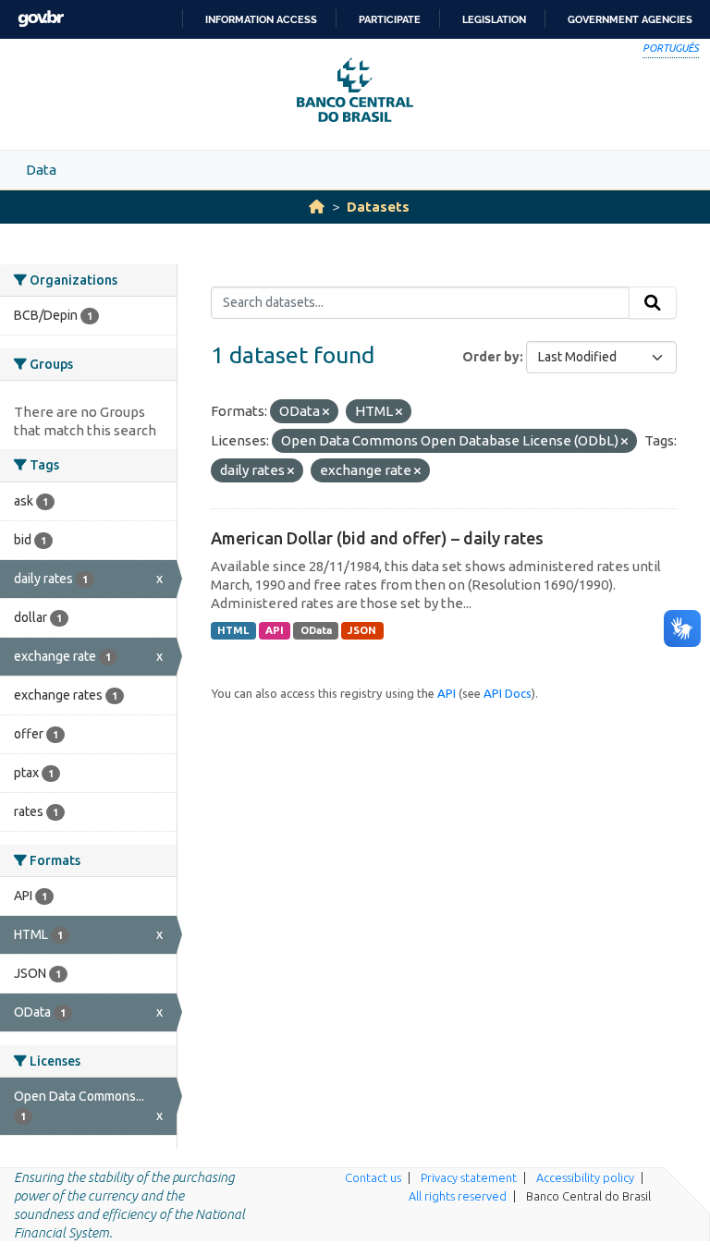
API (274, 630)
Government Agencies (630, 19)
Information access (261, 19)
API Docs (508, 693)
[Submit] (653, 303)
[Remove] (326, 412)
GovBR (41, 19)
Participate (390, 19)
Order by (491, 356)
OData (316, 630)
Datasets (378, 206)
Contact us (373, 1177)
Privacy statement (469, 1177)
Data (41, 169)
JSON (362, 630)
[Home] (316, 206)
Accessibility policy (585, 1177)
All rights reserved (458, 1195)
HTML (233, 630)
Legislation (494, 19)
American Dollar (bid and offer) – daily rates (377, 538)
